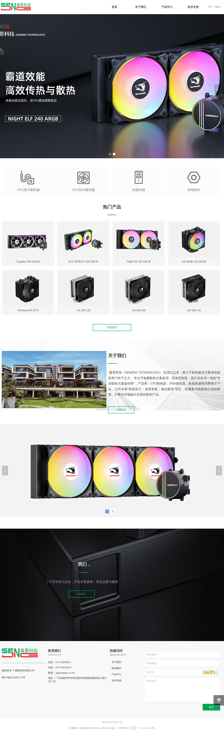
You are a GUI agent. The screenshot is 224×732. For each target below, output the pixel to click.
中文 (210, 6)
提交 (211, 707)
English (217, 6)
